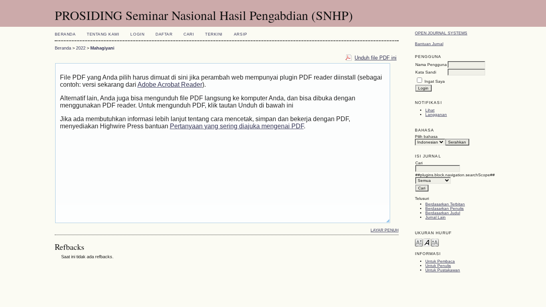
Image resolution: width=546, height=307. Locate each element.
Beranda (65, 34)
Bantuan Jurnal (429, 44)
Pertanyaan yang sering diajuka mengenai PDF (237, 126)
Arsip (240, 34)
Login (137, 34)
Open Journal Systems (441, 33)
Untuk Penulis (438, 265)
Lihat (429, 110)
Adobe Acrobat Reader (169, 84)
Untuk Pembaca (440, 261)
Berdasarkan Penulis (444, 208)
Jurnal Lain (435, 217)
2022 (81, 48)
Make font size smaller (419, 242)
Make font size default (427, 242)
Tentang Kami (103, 34)
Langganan (436, 114)
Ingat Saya (434, 81)
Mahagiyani (102, 48)
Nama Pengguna (431, 64)
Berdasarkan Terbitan (445, 204)
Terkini (214, 34)
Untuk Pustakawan (442, 270)
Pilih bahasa (426, 136)
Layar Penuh (385, 230)
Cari (188, 34)
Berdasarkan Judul (442, 213)
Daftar (163, 34)
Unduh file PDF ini (376, 58)
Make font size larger (435, 242)
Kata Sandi (425, 72)
